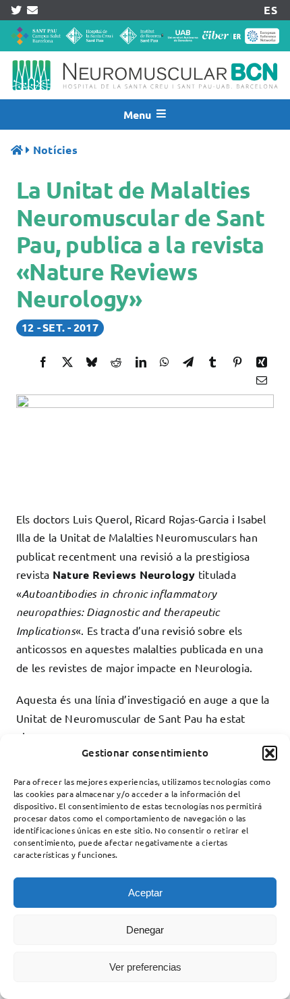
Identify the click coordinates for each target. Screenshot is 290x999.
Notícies (55, 150)
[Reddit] (116, 362)
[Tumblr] (212, 362)
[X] (67, 362)
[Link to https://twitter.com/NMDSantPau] (16, 10)
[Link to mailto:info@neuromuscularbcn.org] (32, 10)
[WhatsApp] (164, 362)
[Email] (262, 380)
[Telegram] (188, 362)
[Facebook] (43, 362)
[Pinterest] (237, 362)
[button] (270, 753)
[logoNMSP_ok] (145, 56)
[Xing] (262, 362)
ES (270, 10)
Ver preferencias (145, 967)
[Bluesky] (92, 362)
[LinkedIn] (141, 362)
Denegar (145, 930)
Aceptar (145, 892)
